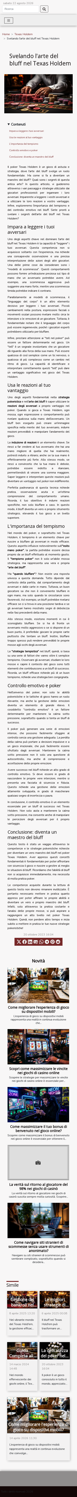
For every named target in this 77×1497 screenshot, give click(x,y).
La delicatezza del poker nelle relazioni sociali (55, 1358)
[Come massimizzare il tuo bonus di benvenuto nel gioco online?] (38, 1104)
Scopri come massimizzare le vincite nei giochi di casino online (38, 1070)
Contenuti (18, 124)
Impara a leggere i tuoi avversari (26, 131)
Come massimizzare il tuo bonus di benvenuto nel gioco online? (38, 1128)
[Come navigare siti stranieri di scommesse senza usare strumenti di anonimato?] (38, 1220)
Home (6, 34)
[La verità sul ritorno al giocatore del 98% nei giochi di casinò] (38, 1162)
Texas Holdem (24, 34)
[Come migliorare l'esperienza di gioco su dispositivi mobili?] (38, 985)
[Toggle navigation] (8, 20)
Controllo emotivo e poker (23, 150)
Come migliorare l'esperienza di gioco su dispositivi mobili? (38, 1009)
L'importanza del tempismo (23, 144)
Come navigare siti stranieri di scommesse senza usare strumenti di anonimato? (38, 1246)
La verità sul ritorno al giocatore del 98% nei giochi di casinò (38, 1186)
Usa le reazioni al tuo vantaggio (26, 137)
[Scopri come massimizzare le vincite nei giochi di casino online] (38, 1046)
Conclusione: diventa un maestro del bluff (31, 156)
